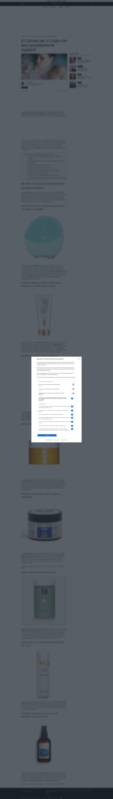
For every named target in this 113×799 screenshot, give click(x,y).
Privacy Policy (64, 439)
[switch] (72, 384)
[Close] (79, 359)
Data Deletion (49, 439)
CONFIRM (47, 435)
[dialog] (56, 399)
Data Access (56, 439)
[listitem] (56, 381)
